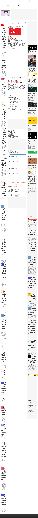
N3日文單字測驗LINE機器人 (3, 410)
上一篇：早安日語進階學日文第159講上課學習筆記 (19, 182)
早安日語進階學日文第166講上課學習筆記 (13, 163)
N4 (24, 3)
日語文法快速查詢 (3, 3)
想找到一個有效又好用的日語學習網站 (32, 415)
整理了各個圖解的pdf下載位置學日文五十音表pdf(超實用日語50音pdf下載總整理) (32, 326)
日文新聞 (19, 3)
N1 (3, 5)
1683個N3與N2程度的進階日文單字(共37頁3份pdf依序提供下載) (3, 271)
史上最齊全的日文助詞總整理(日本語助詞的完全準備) (32, 360)
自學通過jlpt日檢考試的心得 (31, 411)
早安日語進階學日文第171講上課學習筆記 (13, 166)
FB (5, 5)
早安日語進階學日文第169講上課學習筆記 (13, 178)
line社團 (15, 5)
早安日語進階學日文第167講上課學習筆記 (13, 161)
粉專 (8, 5)
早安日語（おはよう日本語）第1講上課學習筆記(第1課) (32, 261)
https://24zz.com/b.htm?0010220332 (13, 49)
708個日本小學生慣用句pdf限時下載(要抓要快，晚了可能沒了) (3, 136)
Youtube (11, 5)
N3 (26, 3)
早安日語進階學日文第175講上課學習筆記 (13, 173)
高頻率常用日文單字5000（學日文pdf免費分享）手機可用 (4, 189)
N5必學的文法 (29, 407)
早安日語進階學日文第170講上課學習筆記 (13, 156)
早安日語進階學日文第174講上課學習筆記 (13, 168)
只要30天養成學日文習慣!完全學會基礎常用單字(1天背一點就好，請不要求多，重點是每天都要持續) (4, 36)
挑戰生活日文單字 (13, 3)
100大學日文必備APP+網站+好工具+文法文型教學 (32, 298)
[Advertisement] (24, 14)
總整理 (8, 3)
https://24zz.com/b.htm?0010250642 (13, 71)
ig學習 (19, 5)
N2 (1, 5)
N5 (22, 3)
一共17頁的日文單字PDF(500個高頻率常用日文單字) (32, 232)
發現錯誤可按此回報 (32, 216)
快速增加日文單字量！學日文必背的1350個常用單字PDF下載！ (4, 246)
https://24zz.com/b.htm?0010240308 (13, 81)
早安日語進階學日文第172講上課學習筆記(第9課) (14, 175)
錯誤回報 (17, 196)
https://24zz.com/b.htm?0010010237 (13, 39)
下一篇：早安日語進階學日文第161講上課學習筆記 (15, 181)
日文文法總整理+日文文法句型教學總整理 (3, 84)
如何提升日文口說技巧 (30, 410)
